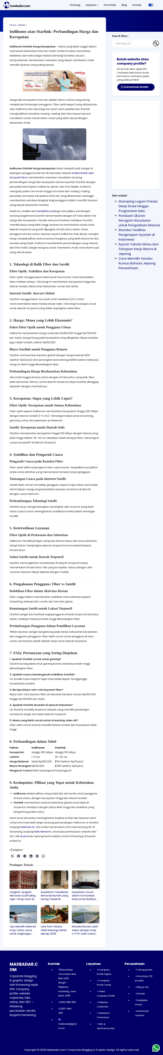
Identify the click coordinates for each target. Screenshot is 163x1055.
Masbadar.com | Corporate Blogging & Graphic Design (81, 1050)
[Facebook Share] (18, 856)
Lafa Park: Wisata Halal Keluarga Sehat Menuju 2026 (54, 930)
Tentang (75, 5)
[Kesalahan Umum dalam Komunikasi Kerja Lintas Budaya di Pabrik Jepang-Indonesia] (85, 879)
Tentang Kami (144, 969)
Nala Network (42, 831)
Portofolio (110, 5)
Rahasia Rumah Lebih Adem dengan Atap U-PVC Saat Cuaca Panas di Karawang (85, 930)
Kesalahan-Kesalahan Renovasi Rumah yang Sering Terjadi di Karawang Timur (54, 895)
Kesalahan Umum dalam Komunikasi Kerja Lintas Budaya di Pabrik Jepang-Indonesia (85, 895)
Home (13, 25)
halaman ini (27, 827)
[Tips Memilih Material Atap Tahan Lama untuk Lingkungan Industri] (23, 914)
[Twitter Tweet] (12, 856)
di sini (23, 836)
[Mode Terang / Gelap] (150, 5)
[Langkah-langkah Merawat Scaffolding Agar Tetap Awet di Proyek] (23, 879)
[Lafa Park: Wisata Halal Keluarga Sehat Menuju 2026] (54, 914)
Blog (124, 5)
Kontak (136, 5)
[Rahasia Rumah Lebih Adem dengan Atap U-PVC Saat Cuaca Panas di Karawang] (85, 914)
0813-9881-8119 (68, 1002)
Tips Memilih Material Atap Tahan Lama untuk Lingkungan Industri (23, 930)
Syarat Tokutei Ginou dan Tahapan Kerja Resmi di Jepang (138, 249)
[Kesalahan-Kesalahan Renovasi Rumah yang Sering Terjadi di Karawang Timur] (54, 879)
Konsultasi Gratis (136, 87)
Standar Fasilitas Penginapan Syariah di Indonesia (136, 235)
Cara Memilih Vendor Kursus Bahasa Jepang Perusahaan (137, 263)
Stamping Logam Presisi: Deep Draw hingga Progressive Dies (138, 206)
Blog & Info (143, 987)
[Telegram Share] (25, 856)
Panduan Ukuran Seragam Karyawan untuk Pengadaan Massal (139, 220)
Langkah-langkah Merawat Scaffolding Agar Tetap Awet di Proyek (22, 895)
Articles (21, 25)
